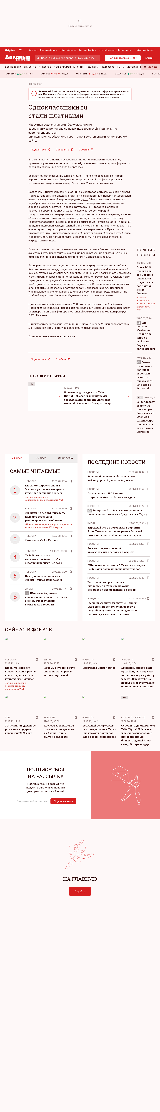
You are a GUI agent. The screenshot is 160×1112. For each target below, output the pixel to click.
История (132, 66)
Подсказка (107, 66)
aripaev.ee (32, 50)
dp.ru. (84, 199)
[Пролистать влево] (60, 396)
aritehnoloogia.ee (107, 50)
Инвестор (45, 66)
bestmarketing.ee (48, 50)
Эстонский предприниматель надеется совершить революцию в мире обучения (45, 516)
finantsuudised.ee (87, 50)
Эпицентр (29, 66)
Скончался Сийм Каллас (41, 540)
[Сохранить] (70, 481)
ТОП (7, 717)
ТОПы (120, 66)
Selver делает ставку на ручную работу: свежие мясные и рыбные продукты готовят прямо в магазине (146, 416)
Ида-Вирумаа (62, 66)
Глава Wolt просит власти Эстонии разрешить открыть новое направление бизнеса (44, 489)
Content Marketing (133, 717)
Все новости (13, 66)
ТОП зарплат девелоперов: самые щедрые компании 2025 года (21, 729)
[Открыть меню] (20, 50)
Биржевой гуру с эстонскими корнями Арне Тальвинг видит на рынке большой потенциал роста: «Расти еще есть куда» (115, 531)
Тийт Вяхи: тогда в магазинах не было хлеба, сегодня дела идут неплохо (43, 559)
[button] (32, 801)
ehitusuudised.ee (68, 50)
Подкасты (91, 66)
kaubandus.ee (124, 50)
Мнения (78, 66)
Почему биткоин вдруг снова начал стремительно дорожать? (59, 671)
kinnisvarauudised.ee (144, 50)
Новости (30, 481)
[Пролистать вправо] (128, 396)
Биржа (29, 588)
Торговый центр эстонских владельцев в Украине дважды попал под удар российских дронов (112, 586)
